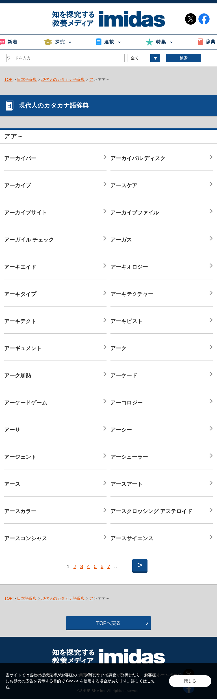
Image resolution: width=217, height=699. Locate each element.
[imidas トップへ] (108, 19)
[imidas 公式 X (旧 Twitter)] (190, 19)
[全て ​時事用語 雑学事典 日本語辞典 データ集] (143, 58)
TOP (8, 79)
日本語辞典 (27, 79)
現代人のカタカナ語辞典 (63, 79)
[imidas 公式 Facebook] (204, 19)
